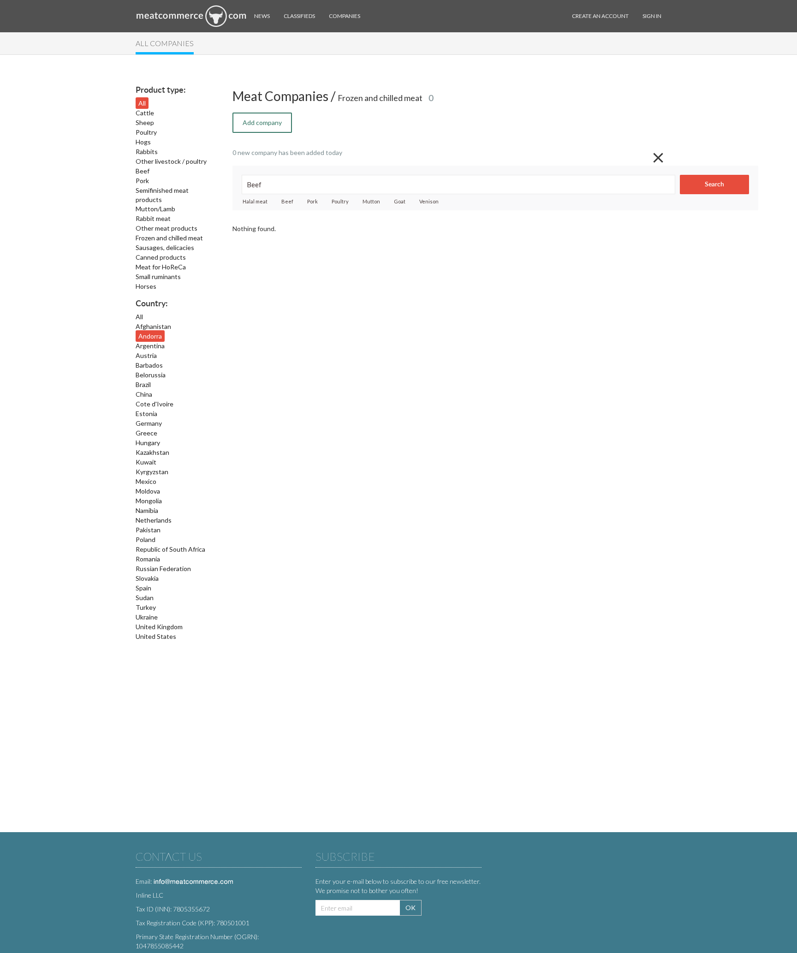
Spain (143, 588)
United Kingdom (159, 627)
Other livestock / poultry (171, 161)
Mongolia (149, 501)
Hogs (143, 142)
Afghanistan (153, 326)
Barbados (149, 365)
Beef (142, 171)
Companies (344, 15)
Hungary (148, 443)
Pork (142, 181)
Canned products (161, 257)
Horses (146, 286)
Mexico (146, 481)
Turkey (146, 607)
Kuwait (146, 462)
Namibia (147, 510)
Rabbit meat (153, 218)
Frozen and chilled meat (169, 238)
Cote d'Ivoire (154, 404)
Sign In (651, 15)
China (144, 394)
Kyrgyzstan (152, 472)
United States (156, 636)
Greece (146, 433)
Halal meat (255, 201)
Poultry (146, 132)
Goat (399, 201)
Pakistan (148, 530)
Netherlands (154, 520)
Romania (148, 559)
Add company (262, 122)
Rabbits (147, 151)
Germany (149, 423)
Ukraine (147, 617)
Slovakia (147, 578)
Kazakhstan (152, 452)
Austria (146, 355)
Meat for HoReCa (161, 267)
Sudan (145, 598)
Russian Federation (163, 568)
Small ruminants (158, 276)
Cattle (145, 113)
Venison (429, 201)
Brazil (143, 384)
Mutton (371, 201)
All (142, 103)
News (262, 15)
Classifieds (299, 15)
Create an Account (600, 15)
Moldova (148, 491)
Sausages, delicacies (165, 247)
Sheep (145, 122)
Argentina (150, 346)
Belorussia (151, 375)
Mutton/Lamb (155, 209)
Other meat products (166, 228)
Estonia (146, 413)
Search (714, 184)
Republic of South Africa (170, 549)
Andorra (150, 336)
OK (410, 907)
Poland (145, 539)
